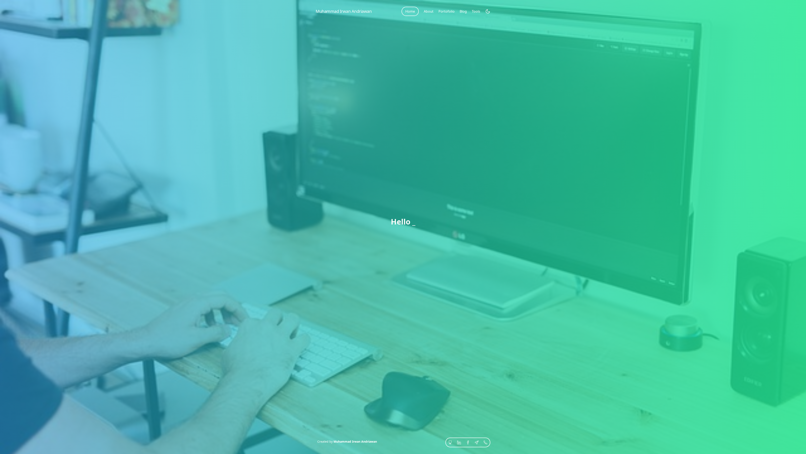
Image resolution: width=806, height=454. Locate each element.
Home (410, 11)
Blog (463, 11)
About (428, 11)
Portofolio (446, 11)
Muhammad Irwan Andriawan (355, 441)
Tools (476, 11)
